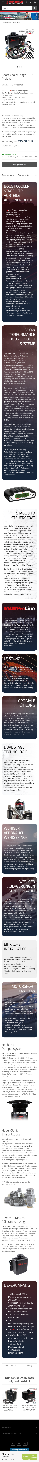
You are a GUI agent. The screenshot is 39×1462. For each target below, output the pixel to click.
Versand (19, 146)
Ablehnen (26, 1456)
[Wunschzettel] (30, 2)
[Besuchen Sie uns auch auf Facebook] (13, 1444)
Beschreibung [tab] (8, 175)
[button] (26, 2)
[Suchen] (34, 8)
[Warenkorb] (35, 2)
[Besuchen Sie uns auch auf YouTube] (19, 1444)
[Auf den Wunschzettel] (32, 31)
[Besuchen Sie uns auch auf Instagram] (25, 1444)
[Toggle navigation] (3, 1)
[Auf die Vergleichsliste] (27, 31)
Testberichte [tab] (23, 175)
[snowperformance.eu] (14, 2)
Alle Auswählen (33, 1456)
